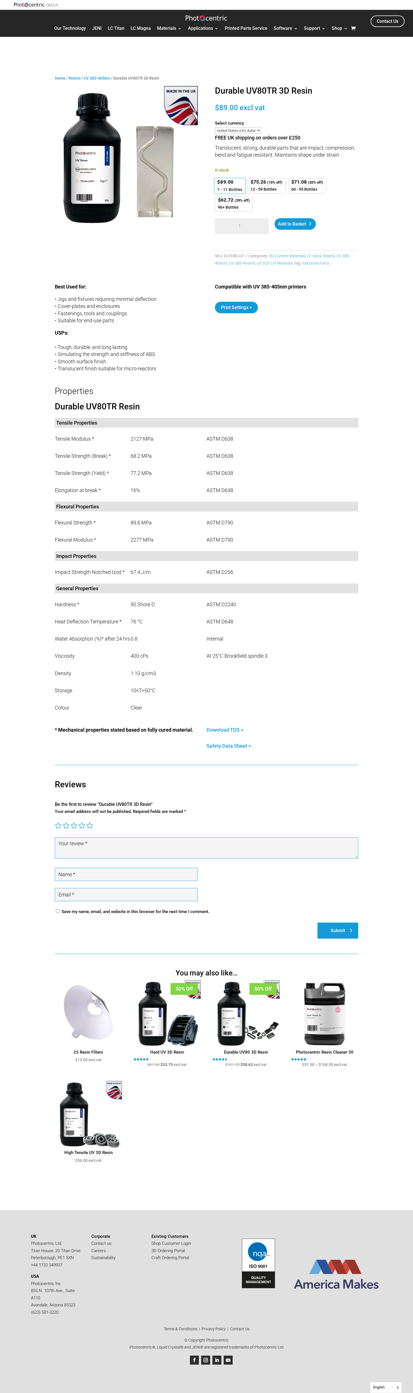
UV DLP (263, 263)
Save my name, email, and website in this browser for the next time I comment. (135, 911)
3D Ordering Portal (168, 1250)
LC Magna (141, 28)
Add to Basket (292, 224)
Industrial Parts (315, 263)
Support (312, 28)
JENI (97, 28)
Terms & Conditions (181, 1329)
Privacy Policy (214, 1329)
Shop (337, 28)
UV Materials (282, 263)
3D (271, 256)
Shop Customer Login (171, 1243)
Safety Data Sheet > (228, 746)
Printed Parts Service (246, 28)
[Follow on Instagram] (205, 1360)
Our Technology (70, 28)
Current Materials (290, 256)
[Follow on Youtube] (228, 1360)
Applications (200, 28)
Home (60, 78)
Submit (338, 930)
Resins (75, 78)
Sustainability (103, 1257)
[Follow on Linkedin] (216, 1360)
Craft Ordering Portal (170, 1257)
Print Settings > (236, 307)
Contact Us (387, 21)
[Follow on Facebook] (194, 1360)
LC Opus (314, 256)
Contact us (101, 1243)
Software (283, 28)
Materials (166, 28)
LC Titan (116, 28)
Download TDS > (225, 730)
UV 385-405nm (97, 78)
